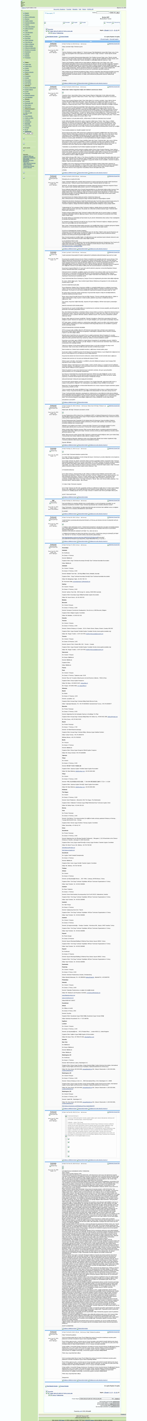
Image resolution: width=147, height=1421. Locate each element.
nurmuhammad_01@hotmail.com (81, 581)
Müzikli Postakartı (29, 95)
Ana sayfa (49, 13)
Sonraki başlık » (114, 39)
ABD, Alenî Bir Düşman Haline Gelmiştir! (29, 160)
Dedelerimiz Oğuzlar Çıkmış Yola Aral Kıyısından (28, 164)
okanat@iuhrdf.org (87, 1069)
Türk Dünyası (28, 42)
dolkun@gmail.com (113, 716)
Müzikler (27, 55)
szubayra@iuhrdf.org (67, 1070)
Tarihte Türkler (29, 20)
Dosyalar (27, 93)
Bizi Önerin (28, 107)
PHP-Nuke (61, 1420)
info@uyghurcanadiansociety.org (94, 633)
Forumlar (69, 9)
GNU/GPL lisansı (89, 1420)
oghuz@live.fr (84, 683)
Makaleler (75, 9)
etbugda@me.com (89, 1037)
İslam (26, 30)
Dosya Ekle (28, 125)
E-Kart (27, 91)
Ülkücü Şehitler (29, 46)
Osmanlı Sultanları (30, 22)
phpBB (80, 1411)
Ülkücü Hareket (29, 28)
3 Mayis (27, 24)
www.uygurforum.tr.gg (68, 998)
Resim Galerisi (29, 89)
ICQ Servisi (28, 83)
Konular (27, 70)
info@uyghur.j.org (80, 771)
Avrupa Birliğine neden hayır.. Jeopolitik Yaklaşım (29, 168)
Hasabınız (62, 9)
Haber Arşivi (28, 66)
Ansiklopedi (28, 121)
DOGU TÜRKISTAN (58, 33)
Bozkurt (27, 19)
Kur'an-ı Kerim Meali (30, 87)
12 (116, 30)
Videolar (27, 53)
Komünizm (28, 51)
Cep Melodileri (28, 97)
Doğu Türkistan (29, 40)
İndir (80, 9)
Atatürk (27, 13)
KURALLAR (90, 9)
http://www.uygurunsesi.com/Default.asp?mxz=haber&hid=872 (78, 1106)
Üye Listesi (28, 80)
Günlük (27, 78)
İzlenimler (27, 120)
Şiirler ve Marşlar (29, 44)
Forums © (123, 1414)
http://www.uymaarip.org (68, 850)
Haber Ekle (28, 64)
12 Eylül (27, 34)
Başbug (27, 15)
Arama (27, 68)
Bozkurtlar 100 (29, 103)
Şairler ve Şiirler (29, 118)
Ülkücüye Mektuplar (30, 48)
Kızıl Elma (27, 38)
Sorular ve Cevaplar (30, 50)
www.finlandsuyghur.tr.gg (68, 995)
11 (114, 30)
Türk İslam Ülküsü (30, 26)
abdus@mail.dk (90, 977)
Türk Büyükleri (29, 32)
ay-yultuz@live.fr (82, 685)
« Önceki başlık (104, 39)
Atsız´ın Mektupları (30, 17)
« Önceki (106, 30)
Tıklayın (24, 7)
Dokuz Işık (28, 36)
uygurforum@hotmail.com (93, 992)
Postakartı (28, 57)
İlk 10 (26, 129)
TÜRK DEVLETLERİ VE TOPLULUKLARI (61, 31)
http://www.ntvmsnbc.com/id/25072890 (72, 246)
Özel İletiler (28, 81)
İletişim (84, 9)
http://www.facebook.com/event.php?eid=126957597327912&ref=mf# (80, 537)
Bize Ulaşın (28, 105)
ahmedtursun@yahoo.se (68, 847)
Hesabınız (28, 76)
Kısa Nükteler (28, 116)
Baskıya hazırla (29, 72)
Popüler (27, 127)
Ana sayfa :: (57, 9)
